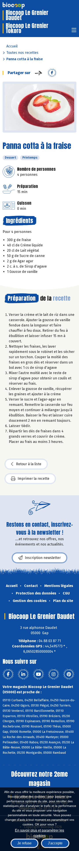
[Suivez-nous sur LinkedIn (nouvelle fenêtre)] (23, 674)
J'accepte (55, 843)
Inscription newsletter (43, 558)
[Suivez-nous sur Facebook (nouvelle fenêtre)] (8, 674)
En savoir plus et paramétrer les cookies (39, 833)
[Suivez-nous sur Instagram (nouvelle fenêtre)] (53, 674)
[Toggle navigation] (74, 31)
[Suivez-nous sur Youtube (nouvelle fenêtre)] (38, 674)
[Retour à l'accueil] (20, 5)
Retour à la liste (28, 464)
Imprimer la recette (33, 478)
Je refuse (24, 843)
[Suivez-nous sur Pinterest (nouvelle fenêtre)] (68, 674)
